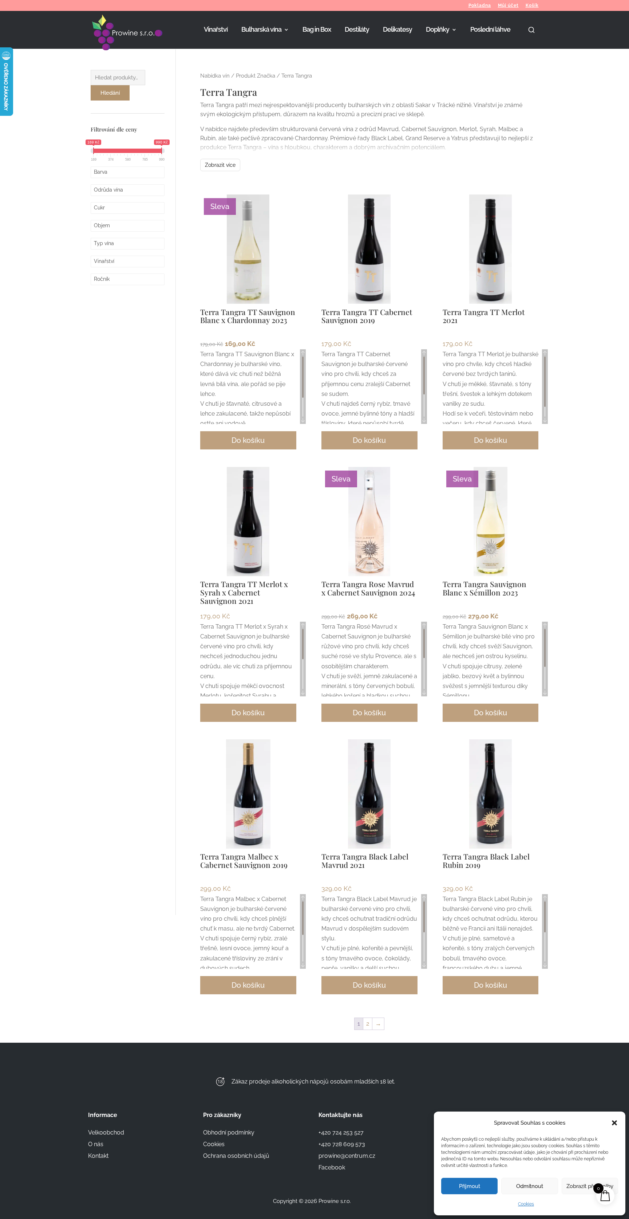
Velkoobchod (106, 1132)
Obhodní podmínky (228, 1132)
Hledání (110, 93)
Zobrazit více (220, 165)
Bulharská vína (261, 30)
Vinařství (216, 30)
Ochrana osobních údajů (236, 1155)
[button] (614, 1122)
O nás (95, 1144)
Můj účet (508, 5)
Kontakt (98, 1155)
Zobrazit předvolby (589, 1186)
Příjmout (469, 1186)
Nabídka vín (215, 75)
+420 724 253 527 (341, 1132)
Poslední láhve (490, 30)
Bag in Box (316, 30)
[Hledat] (531, 37)
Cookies (526, 1204)
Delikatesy (397, 30)
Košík (532, 5)
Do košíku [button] (248, 440)
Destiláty (357, 30)
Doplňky (437, 30)
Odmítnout (529, 1186)
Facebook (332, 1167)
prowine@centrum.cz (347, 1155)
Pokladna (479, 5)
